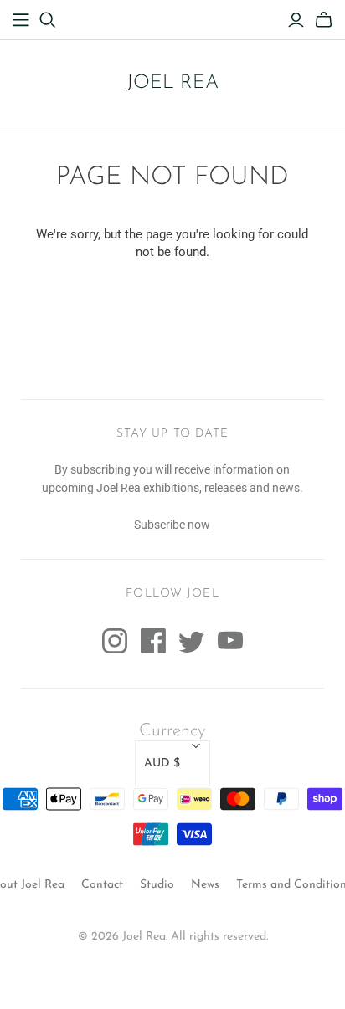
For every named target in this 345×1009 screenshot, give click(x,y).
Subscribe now (172, 524)
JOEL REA (172, 83)
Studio (157, 884)
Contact (102, 884)
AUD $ (162, 763)
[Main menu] (21, 20)
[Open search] (47, 20)
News (205, 884)
